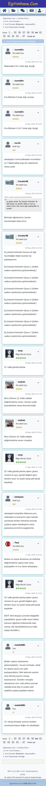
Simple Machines (32, 771)
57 (24, 32)
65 (17, 36)
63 (9, 36)
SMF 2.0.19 (11, 771)
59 (32, 32)
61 (40, 32)
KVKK (34, 783)
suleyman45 (29, 24)
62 (4, 36)
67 (24, 36)
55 (15, 32)
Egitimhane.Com (16, 783)
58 (28, 32)
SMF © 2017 (20, 771)
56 (19, 32)
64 (13, 36)
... (12, 33)
